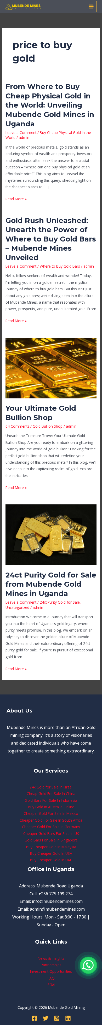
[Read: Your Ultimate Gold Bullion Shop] (51, 367)
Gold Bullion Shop (48, 426)
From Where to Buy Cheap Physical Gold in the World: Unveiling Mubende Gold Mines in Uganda (49, 105)
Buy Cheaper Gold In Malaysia (51, 846)
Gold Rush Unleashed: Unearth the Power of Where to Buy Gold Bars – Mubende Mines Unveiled (50, 239)
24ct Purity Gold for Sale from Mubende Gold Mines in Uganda (50, 584)
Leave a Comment (20, 132)
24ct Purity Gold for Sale (60, 602)
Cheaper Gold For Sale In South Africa (51, 820)
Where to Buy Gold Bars (60, 266)
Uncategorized (17, 607)
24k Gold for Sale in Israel (51, 787)
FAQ (51, 978)
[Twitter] (45, 1018)
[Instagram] (57, 1018)
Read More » (16, 198)
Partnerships (51, 964)
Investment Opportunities (51, 971)
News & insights (51, 958)
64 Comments (17, 426)
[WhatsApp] (88, 965)
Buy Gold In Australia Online (51, 806)
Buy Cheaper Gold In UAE (51, 859)
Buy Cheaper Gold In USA (51, 853)
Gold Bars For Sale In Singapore (51, 840)
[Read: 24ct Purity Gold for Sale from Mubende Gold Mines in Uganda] (51, 534)
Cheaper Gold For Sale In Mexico (51, 813)
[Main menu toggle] (91, 6)
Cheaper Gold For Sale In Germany (51, 826)
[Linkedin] (68, 1018)
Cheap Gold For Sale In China (51, 793)
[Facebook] (34, 1018)
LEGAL (51, 984)
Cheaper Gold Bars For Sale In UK (51, 833)
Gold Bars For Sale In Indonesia (51, 800)
